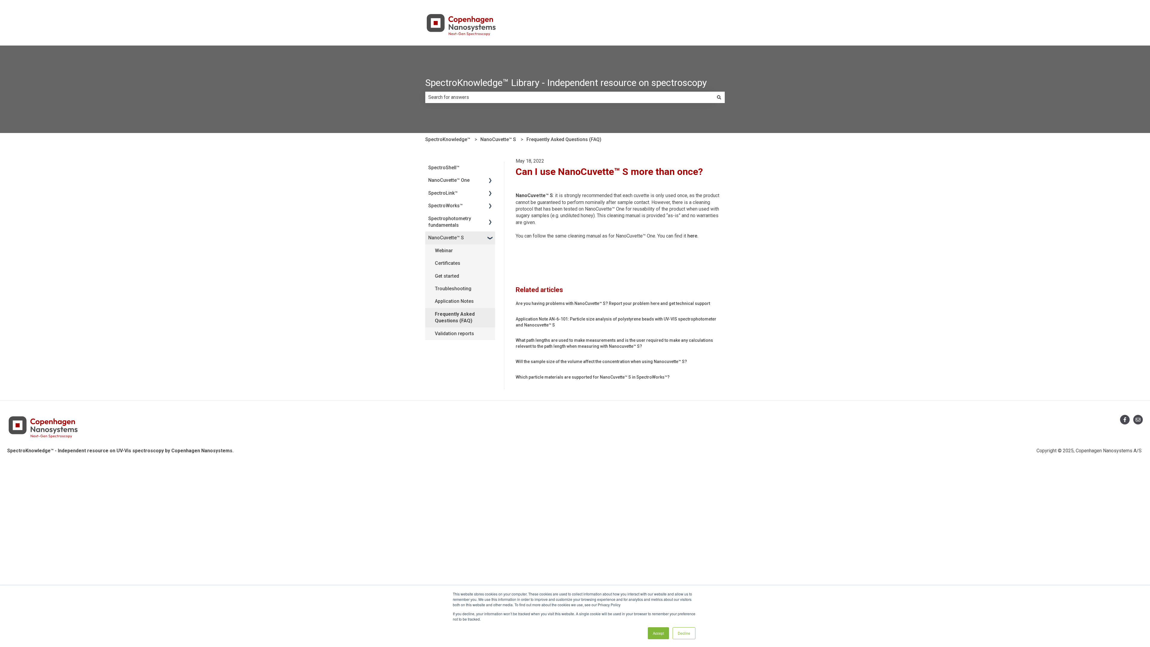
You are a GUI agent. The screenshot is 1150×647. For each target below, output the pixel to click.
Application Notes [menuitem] (454, 301)
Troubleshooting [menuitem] (453, 288)
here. (692, 236)
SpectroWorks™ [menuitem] (445, 205)
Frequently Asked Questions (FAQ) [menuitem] (455, 317)
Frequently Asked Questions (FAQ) (563, 139)
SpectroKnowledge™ (447, 139)
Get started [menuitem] (447, 276)
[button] (490, 181)
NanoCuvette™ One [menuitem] (449, 180)
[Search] (719, 97)
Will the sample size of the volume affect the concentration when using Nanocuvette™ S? (601, 361)
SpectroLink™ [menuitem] (443, 193)
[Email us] (1138, 419)
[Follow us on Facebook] (1125, 419)
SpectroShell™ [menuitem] (443, 167)
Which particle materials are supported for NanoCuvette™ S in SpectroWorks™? (593, 377)
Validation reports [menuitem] (454, 333)
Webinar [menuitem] (444, 250)
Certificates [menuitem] (447, 263)
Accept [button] (658, 633)
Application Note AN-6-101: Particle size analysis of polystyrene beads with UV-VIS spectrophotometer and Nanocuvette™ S (616, 322)
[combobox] (569, 97)
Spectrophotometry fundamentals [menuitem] (449, 222)
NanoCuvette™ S (498, 139)
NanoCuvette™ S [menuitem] (446, 238)
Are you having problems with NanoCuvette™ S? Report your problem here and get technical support (613, 303)
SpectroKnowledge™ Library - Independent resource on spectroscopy (566, 82)
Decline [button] (684, 633)
